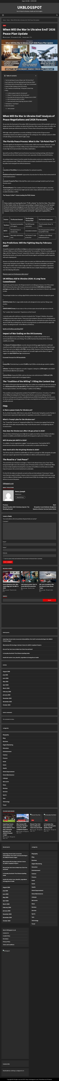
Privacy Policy (6, 941)
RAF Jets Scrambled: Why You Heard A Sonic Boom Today (46, 586)
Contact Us (6, 933)
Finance (5, 758)
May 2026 (5, 681)
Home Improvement (8, 771)
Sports (5, 795)
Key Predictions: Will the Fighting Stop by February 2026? (20, 82)
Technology (6, 801)
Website (5, 553)
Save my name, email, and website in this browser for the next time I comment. (23, 558)
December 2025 (7, 698)
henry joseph (7, 37)
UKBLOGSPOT (29, 7)
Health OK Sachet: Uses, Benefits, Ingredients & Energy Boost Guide (21, 657)
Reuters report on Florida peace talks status (15, 274)
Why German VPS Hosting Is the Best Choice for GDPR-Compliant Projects (22, 645)
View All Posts (20, 497)
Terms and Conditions (8, 944)
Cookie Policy (6, 936)
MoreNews (42, 1079)
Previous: (16, 507)
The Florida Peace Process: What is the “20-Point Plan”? (19, 80)
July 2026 (5, 675)
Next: (44, 507)
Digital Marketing (8, 745)
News (4, 25)
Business (5, 741)
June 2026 (5, 678)
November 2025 (7, 701)
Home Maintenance (8, 775)
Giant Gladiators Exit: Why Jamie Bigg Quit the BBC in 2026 (10, 586)
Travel (4, 805)
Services (5, 791)
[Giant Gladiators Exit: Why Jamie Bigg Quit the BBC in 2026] (11, 576)
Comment (5, 521)
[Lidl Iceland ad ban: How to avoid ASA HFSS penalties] (29, 576)
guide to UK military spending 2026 (13, 328)
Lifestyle (5, 778)
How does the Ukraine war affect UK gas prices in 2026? (22, 97)
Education (6, 748)
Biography (6, 735)
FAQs (6, 90)
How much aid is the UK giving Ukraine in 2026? (20, 101)
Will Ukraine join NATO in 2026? (16, 99)
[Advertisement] (29, 616)
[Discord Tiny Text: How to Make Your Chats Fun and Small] (36, 818)
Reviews (5, 788)
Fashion (5, 755)
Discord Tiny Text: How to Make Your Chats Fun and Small (18, 649)
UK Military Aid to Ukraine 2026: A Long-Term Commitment (20, 84)
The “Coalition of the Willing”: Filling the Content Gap (19, 88)
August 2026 (6, 671)
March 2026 (6, 688)
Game (4, 765)
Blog (4, 738)
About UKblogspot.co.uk (9, 930)
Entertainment (7, 751)
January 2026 (6, 695)
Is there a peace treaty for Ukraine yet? (17, 93)
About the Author (9, 105)
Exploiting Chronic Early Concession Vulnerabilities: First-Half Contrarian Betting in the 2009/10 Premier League (9, 829)
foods (4, 761)
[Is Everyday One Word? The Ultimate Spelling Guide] (50, 818)
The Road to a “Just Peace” (12, 103)
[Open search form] (57, 15)
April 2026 (5, 685)
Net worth (6, 781)
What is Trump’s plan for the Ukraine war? (18, 95)
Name (5, 547)
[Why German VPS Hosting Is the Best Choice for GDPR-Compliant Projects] (23, 818)
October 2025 (6, 705)
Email (4, 541)
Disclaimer (5, 939)
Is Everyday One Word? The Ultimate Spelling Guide (16, 653)
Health (5, 768)
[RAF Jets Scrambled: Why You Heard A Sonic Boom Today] (47, 576)
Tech (4, 798)
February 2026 (7, 691)
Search (5, 596)
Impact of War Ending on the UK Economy (16, 86)
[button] (3, 15)
